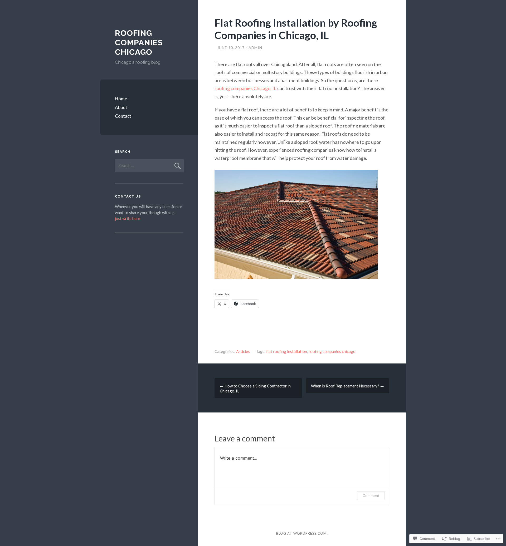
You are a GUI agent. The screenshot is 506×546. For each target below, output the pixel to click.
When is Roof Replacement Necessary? (347, 385)
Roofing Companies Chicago (139, 42)
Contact (123, 116)
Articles (243, 351)
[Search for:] (149, 165)
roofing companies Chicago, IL (245, 88)
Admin (255, 47)
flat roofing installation (286, 351)
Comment (371, 495)
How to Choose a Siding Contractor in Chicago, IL (255, 388)
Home (121, 98)
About (121, 107)
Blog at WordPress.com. (302, 533)
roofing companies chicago (332, 351)
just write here (127, 218)
